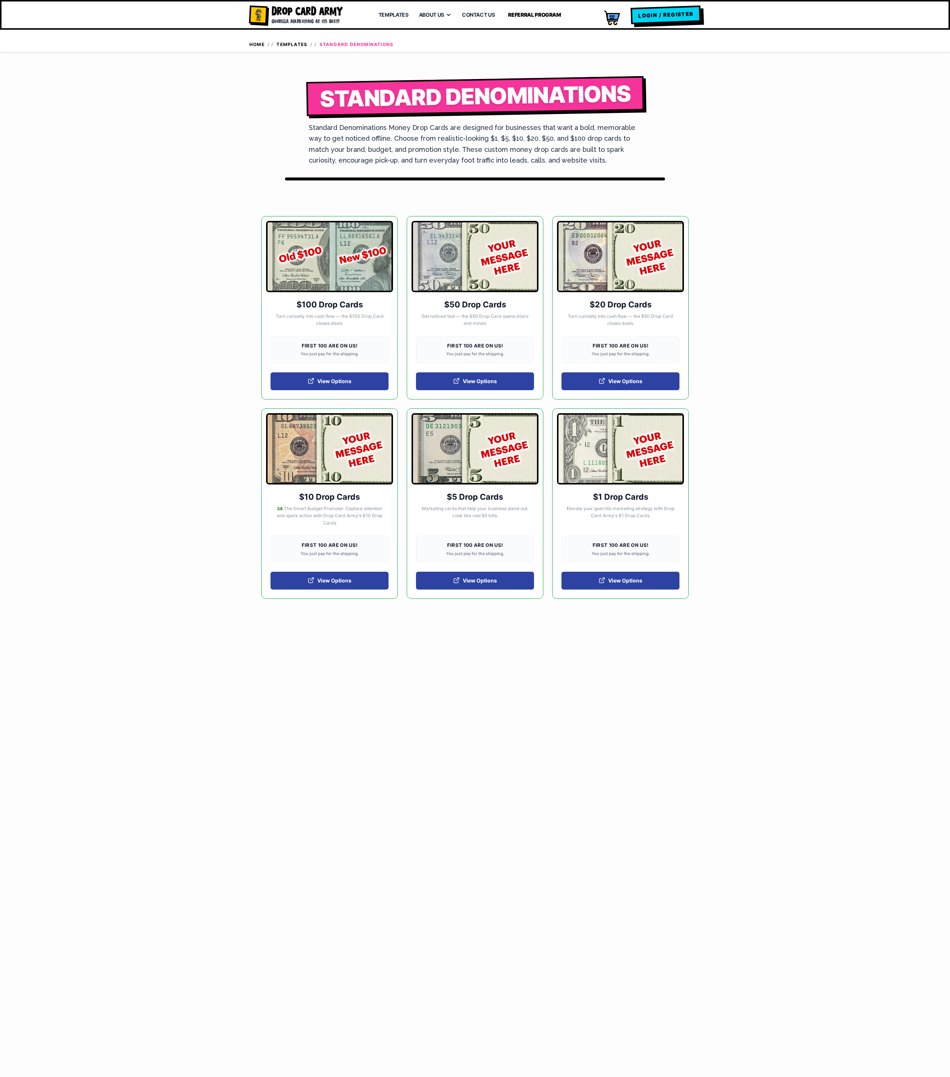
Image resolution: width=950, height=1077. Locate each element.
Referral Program (534, 15)
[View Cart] (611, 17)
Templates (394, 15)
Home (257, 44)
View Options (334, 381)
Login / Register (665, 14)
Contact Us (478, 15)
